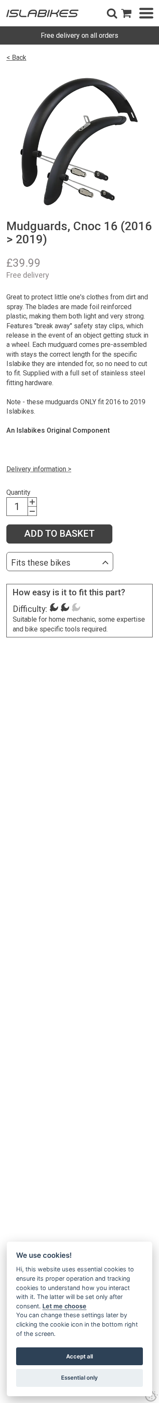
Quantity (18, 492)
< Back (16, 58)
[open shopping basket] (126, 13)
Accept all (79, 1356)
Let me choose (64, 1306)
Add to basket (59, 533)
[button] (112, 13)
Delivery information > (38, 469)
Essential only (79, 1377)
